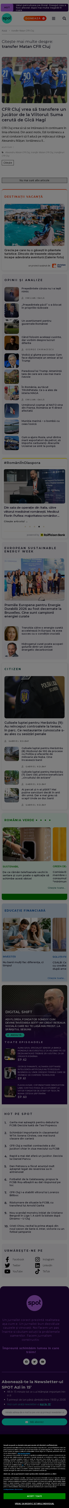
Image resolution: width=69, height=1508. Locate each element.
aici (22, 1465)
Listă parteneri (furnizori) (13, 1489)
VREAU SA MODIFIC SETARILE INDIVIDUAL (34, 1503)
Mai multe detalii (24, 1453)
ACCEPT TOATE (34, 1496)
